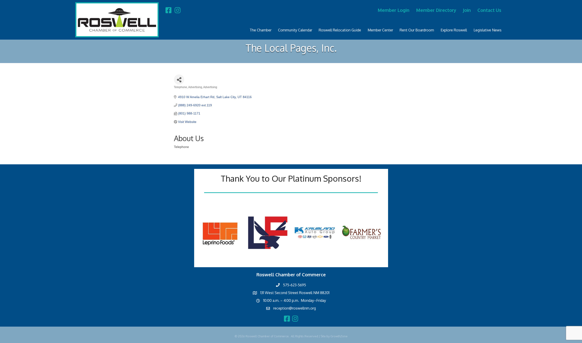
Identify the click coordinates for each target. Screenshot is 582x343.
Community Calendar (295, 30)
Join (467, 10)
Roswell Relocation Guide (340, 30)
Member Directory (436, 10)
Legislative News (488, 30)
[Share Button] (179, 79)
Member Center (380, 30)
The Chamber (260, 30)
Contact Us (489, 10)
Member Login (393, 10)
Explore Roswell (454, 30)
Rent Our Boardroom (417, 30)
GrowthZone (339, 336)
